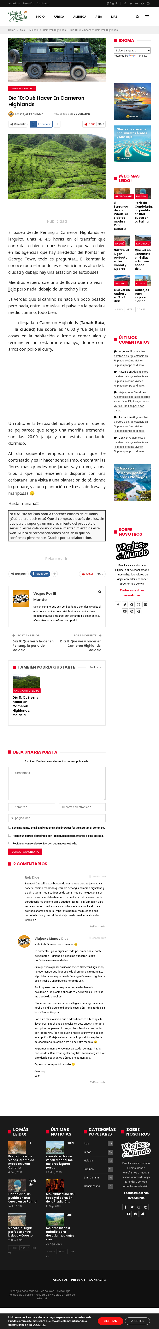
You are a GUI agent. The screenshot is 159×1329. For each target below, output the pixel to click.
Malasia (88, 1160)
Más (114, 17)
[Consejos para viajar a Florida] (143, 280)
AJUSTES (39, 1325)
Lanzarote (142, 243)
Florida (140, 283)
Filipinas (89, 1169)
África (59, 17)
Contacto (43, 3)
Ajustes (137, 1321)
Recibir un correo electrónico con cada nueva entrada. (45, 843)
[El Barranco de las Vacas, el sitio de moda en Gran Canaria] (122, 193)
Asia (98, 17)
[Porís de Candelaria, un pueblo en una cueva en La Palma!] (143, 193)
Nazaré (119, 243)
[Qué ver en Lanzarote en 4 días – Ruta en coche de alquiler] (143, 240)
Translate (141, 55)
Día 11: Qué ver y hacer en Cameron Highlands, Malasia (80, 645)
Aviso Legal (64, 1291)
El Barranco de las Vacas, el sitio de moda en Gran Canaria (21, 1155)
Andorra (120, 283)
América (79, 17)
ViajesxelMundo (47, 938)
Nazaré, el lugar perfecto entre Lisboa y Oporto (20, 1232)
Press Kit (28, 3)
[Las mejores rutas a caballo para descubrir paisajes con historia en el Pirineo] (55, 1219)
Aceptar (110, 1321)
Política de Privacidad (49, 1294)
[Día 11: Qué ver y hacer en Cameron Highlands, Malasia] (26, 683)
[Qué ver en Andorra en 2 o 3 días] (122, 280)
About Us (14, 3)
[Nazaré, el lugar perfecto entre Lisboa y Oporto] (122, 240)
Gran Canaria (123, 196)
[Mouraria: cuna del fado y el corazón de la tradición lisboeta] (55, 1185)
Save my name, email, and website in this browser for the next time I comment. (58, 827)
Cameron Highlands (22, 88)
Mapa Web (47, 1291)
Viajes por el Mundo (130, 392)
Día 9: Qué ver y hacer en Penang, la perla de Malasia (33, 645)
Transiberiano (92, 1186)
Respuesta (99, 926)
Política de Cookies (21, 1294)
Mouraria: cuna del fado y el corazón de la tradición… (60, 1198)
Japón (87, 1152)
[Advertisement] (56, 210)
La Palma (141, 196)
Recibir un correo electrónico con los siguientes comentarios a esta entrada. (58, 835)
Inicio (40, 17)
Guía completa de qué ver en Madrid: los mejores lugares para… (60, 1155)
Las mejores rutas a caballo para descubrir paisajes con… (60, 1227)
